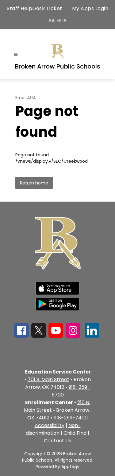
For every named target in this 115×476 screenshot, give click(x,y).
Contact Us (57, 440)
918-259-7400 (71, 417)
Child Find (74, 433)
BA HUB (57, 20)
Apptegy (70, 466)
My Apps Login (90, 8)
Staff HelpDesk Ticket (34, 8)
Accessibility (49, 425)
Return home (34, 183)
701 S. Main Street (48, 379)
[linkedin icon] (92, 336)
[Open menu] (15, 54)
